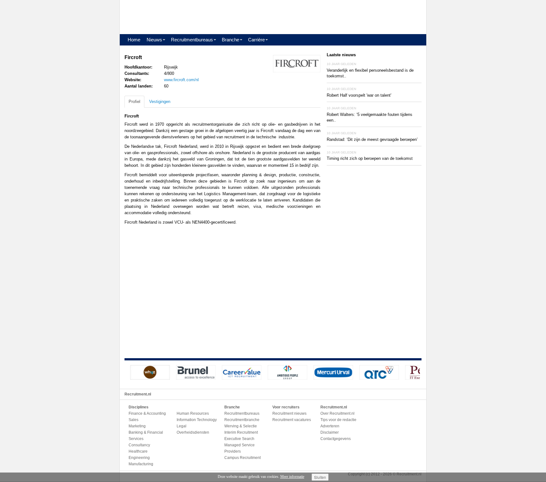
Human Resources (193, 413)
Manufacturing (141, 464)
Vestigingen (159, 101)
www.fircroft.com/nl (181, 79)
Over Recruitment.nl (337, 413)
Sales (133, 420)
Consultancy (139, 445)
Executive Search (239, 439)
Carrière (256, 39)
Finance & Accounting (147, 413)
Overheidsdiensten (193, 432)
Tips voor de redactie (338, 420)
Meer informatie (292, 476)
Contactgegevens (335, 439)
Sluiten (320, 477)
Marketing (137, 426)
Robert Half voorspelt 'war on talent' (359, 95)
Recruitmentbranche (241, 420)
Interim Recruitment (241, 432)
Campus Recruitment (242, 457)
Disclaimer (329, 432)
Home (134, 39)
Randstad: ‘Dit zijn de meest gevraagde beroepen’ (372, 139)
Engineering (139, 457)
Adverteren (329, 426)
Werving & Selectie (240, 426)
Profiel (134, 101)
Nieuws (154, 39)
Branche (230, 39)
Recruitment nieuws (289, 413)
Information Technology (197, 420)
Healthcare (138, 451)
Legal (181, 426)
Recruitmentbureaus (192, 39)
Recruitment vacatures (291, 420)
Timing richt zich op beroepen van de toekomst (370, 158)
